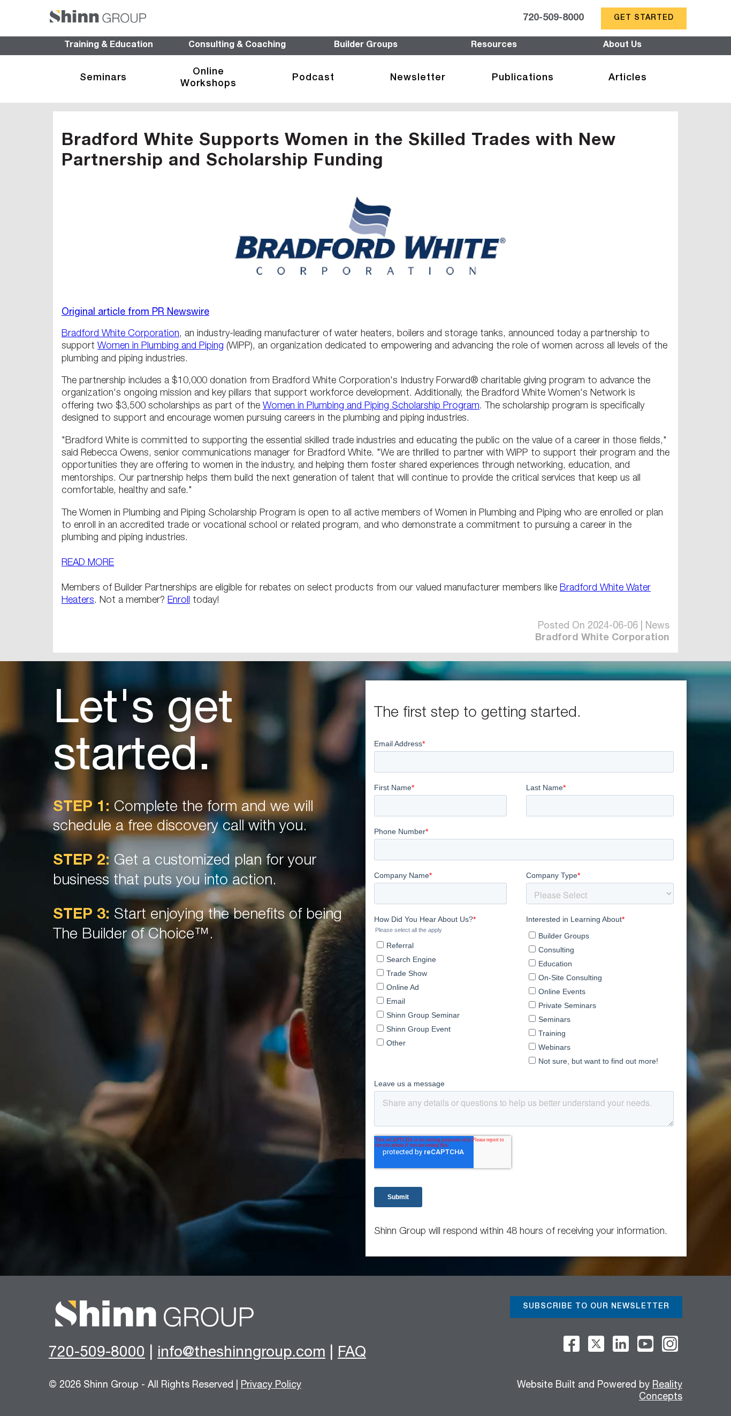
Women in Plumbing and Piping (160, 346)
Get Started (644, 18)
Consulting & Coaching (237, 45)
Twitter (596, 1344)
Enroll (178, 600)
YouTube (645, 1344)
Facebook (572, 1344)
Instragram (670, 1344)
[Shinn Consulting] (97, 18)
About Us (622, 45)
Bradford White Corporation (120, 334)
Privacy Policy (271, 1385)
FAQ (352, 1353)
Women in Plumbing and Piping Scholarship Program (371, 406)
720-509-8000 (553, 18)
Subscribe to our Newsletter (596, 1307)
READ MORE (88, 563)
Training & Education (108, 45)
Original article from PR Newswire (135, 312)
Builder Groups (366, 45)
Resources (494, 45)
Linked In (621, 1344)
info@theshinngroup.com (241, 1353)
